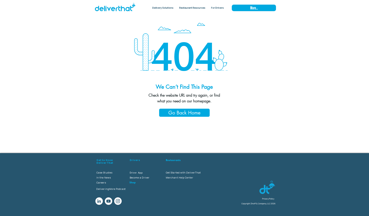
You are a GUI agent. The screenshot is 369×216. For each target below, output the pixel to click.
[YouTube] (108, 201)
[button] (162, 8)
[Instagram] (118, 201)
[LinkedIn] (99, 201)
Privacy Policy (268, 198)
